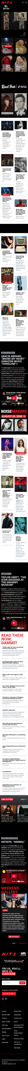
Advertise (17, 1015)
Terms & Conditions (18, 1043)
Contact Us (18, 1018)
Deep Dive (17, 1011)
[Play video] (14, 21)
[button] (23, 943)
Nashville (5, 1042)
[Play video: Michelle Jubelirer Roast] (7, 104)
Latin (3, 1039)
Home (4, 1011)
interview (4, 602)
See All (23, 799)
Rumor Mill (6, 1015)
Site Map (17, 1048)
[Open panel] (26, 2)
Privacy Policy (19, 1039)
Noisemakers (6, 1028)
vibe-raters (7, 799)
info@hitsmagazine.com (9, 1064)
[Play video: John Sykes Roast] (21, 104)
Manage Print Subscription (19, 1026)
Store (16, 1022)
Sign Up (22, 982)
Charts (4, 1018)
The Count (5, 1035)
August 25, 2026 (12, 416)
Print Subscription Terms (18, 1033)
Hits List (5, 1025)
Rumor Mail (6, 979)
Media (4, 1032)
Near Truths (6, 1022)
